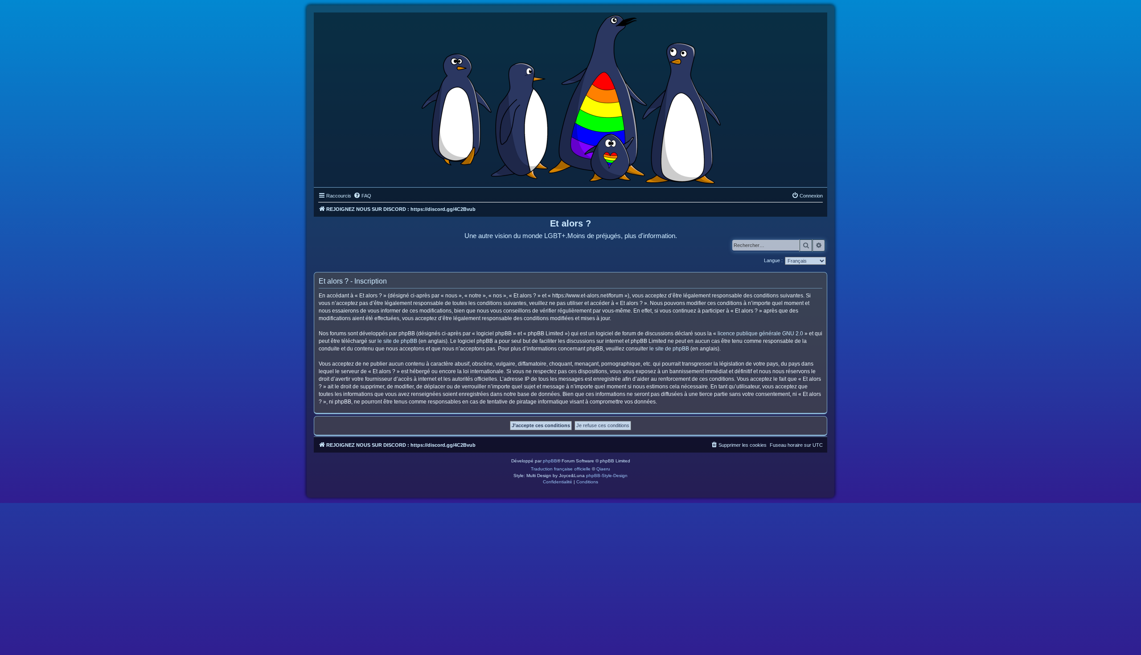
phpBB (550, 460)
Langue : (773, 260)
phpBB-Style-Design (607, 475)
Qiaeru (603, 468)
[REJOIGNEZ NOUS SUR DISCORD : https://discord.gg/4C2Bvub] (570, 97)
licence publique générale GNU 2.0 (760, 333)
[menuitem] (362, 195)
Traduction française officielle (561, 468)
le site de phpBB (397, 341)
